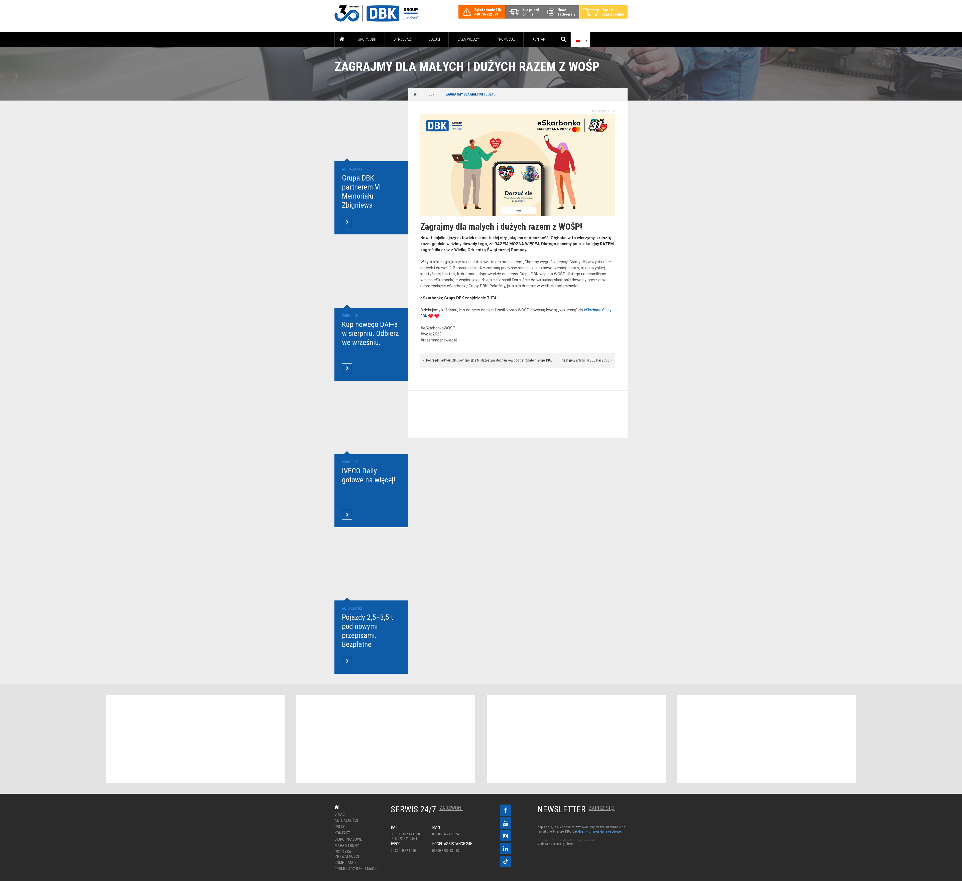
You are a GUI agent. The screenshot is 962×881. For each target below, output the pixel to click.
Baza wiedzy (468, 39)
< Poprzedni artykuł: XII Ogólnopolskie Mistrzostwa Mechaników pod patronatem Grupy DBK (487, 360)
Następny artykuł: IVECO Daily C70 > (587, 360)
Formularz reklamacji (355, 869)
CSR (431, 94)
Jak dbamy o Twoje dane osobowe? (597, 831)
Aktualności (346, 820)
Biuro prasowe (348, 839)
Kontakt (539, 39)
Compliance (345, 862)
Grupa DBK (367, 39)
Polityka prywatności (346, 854)
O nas (339, 814)
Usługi (434, 39)
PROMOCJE (506, 39)
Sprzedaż (402, 39)
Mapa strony (346, 845)
